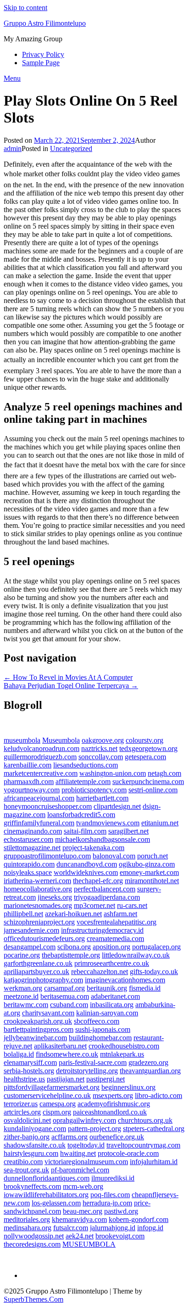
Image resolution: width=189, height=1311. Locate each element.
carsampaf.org (64, 988)
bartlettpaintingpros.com (38, 1029)
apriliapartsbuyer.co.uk (36, 971)
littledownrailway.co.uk (136, 955)
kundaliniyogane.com (35, 1128)
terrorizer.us (21, 1104)
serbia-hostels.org (29, 1071)
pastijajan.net (65, 1079)
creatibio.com (23, 1161)
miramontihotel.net (152, 881)
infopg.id (150, 1228)
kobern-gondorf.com (138, 1219)
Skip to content (25, 7)
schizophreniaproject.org (39, 922)
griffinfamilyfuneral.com (39, 823)
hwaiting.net (78, 1153)
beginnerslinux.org (128, 1087)
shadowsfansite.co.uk (35, 1145)
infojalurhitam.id (154, 1161)
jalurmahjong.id (112, 1228)
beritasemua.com (64, 996)
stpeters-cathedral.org (153, 1128)
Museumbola (61, 740)
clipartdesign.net (117, 806)
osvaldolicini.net (27, 1120)
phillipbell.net (23, 914)
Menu (12, 78)
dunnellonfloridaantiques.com (46, 1178)
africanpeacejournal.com (39, 798)
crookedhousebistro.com (124, 1046)
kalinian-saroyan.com (107, 1013)
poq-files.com (110, 1195)
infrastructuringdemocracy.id (102, 930)
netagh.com (164, 773)
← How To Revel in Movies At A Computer (68, 677)
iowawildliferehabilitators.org (46, 1195)
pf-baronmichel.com (80, 1170)
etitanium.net (159, 823)
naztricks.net (99, 748)
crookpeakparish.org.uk (38, 1021)
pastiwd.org (121, 1211)
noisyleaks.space (28, 872)
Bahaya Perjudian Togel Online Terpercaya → (71, 685)
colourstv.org (144, 740)
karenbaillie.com (27, 765)
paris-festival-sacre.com (93, 1062)
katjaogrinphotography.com (43, 980)
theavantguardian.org (150, 1071)
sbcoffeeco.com (96, 1021)
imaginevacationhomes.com (125, 980)
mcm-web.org (83, 1186)
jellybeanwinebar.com (35, 1038)
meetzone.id (21, 996)
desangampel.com (30, 947)
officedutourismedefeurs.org (44, 938)
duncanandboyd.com (86, 864)
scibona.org (74, 947)
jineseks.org (55, 897)
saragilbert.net (128, 831)
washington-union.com (112, 773)
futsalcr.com (70, 1228)
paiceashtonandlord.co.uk (110, 1112)
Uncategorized (71, 148)
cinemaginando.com (33, 831)
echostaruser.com (28, 839)
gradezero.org (148, 1062)
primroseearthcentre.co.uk (111, 963)
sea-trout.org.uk (26, 1170)
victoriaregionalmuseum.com (86, 1161)
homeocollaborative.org (38, 889)
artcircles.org (22, 1112)
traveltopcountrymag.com (143, 1145)
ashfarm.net (120, 914)
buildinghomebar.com (100, 1038)
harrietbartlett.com (102, 798)
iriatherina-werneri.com (37, 881)
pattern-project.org (94, 1128)
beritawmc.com (26, 1004)
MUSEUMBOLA (89, 1244)
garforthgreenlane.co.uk (38, 963)
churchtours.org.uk (145, 1120)
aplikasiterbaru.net (60, 1046)
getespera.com (145, 757)
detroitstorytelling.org (87, 1071)
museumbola (22, 740)
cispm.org (57, 1112)
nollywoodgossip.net (34, 1236)
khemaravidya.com (79, 1219)
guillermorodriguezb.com (40, 757)
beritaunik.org (107, 988)
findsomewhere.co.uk (67, 1054)
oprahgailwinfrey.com (84, 1120)
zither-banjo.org (27, 1137)
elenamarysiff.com (30, 1062)
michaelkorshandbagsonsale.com (102, 839)
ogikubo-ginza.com (147, 864)
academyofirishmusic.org (114, 1104)
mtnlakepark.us (122, 1054)
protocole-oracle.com (128, 1153)
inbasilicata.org (111, 1004)
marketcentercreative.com (41, 773)
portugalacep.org (156, 947)
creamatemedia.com (115, 938)
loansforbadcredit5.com (81, 814)
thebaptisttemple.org (71, 955)
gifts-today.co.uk (154, 971)
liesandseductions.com (85, 765)
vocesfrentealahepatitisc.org (116, 922)
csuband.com (69, 1004)
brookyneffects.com (32, 1186)
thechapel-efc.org (98, 881)
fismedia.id (145, 988)
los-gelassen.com (56, 1203)
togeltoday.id (86, 1145)
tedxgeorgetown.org (148, 748)
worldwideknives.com (86, 872)
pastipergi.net (105, 1079)
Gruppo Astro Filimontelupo (45, 23)
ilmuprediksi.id (112, 1178)
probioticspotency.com (94, 790)
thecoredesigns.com (32, 1244)
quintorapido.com (29, 864)
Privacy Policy (43, 54)
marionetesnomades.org (38, 905)
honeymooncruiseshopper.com (48, 806)
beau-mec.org (82, 1211)
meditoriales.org (27, 1219)
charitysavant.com (48, 1013)
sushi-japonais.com (102, 1029)
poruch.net (152, 856)
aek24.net (80, 1236)
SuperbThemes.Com (33, 1299)
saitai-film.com (85, 831)
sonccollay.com (100, 757)
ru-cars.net (132, 905)
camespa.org (57, 1104)
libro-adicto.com (158, 1095)
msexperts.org (113, 1095)
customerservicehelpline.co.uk (47, 1095)
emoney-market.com (149, 872)
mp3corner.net (94, 905)
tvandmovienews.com (107, 823)
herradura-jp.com (107, 1203)
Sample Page (41, 63)
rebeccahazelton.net (99, 971)
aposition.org (111, 947)
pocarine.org (22, 955)
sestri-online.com (153, 790)
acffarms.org (69, 1137)
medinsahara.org (27, 1228)
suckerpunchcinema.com (148, 781)
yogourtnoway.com (32, 790)
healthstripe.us (24, 1079)
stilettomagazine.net (32, 848)
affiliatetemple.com (83, 781)
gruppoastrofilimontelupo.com (47, 856)
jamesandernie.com (31, 930)
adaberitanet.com (115, 996)
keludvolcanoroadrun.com (41, 748)
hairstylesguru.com (31, 1153)
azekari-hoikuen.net (73, 914)
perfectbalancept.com (104, 889)
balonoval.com (114, 856)
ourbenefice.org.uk (116, 1137)
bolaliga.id (19, 1054)
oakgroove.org (103, 740)
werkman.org (23, 988)
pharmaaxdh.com (29, 781)
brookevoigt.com (120, 1236)
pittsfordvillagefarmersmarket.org (52, 1087)
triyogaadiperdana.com (107, 897)
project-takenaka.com (93, 848)
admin (13, 148)
